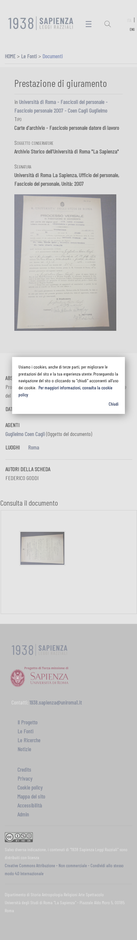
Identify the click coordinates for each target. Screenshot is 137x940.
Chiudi (114, 404)
